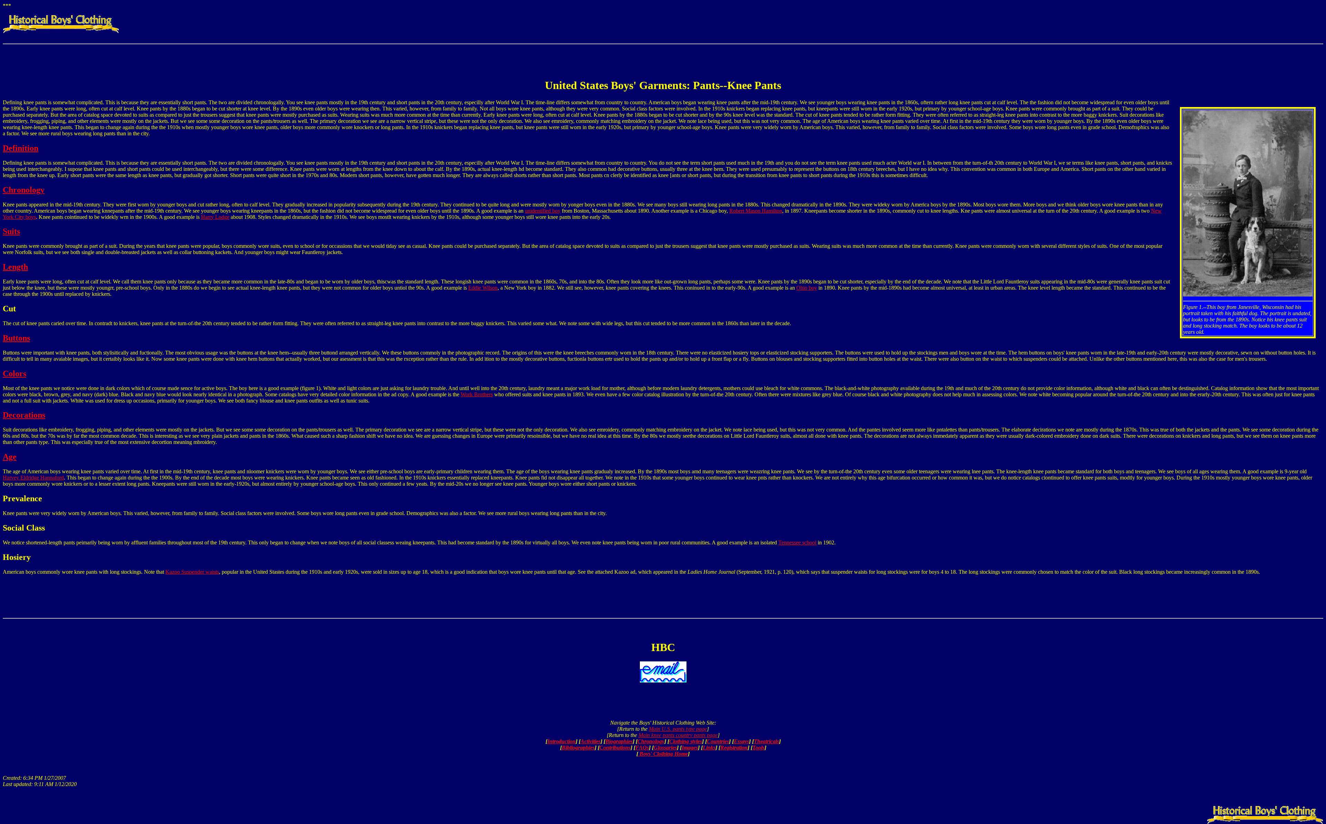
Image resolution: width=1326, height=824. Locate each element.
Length (15, 266)
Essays (741, 741)
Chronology (24, 189)
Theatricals (766, 741)
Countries (718, 741)
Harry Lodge (215, 217)
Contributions (615, 747)
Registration (734, 747)
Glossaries (665, 747)
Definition (20, 148)
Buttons (16, 337)
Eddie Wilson (483, 288)
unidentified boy (542, 211)
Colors (14, 373)
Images (690, 747)
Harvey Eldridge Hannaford (33, 478)
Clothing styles (685, 741)
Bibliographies (578, 747)
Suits (11, 231)
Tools (758, 747)
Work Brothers (477, 394)
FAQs (642, 747)
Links (709, 747)
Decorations (24, 414)
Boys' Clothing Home (663, 754)
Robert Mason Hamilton (755, 211)
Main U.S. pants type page (678, 729)
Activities (590, 741)
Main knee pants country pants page (678, 735)
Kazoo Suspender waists (192, 572)
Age (10, 456)
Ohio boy (806, 288)
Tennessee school (797, 542)
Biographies (619, 741)
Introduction (561, 741)
